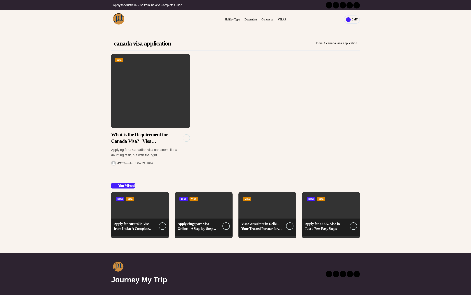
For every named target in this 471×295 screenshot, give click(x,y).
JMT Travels (124, 163)
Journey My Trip (139, 280)
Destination (251, 19)
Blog (120, 199)
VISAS (282, 19)
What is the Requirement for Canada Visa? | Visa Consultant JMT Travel (139, 141)
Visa (118, 60)
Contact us (267, 19)
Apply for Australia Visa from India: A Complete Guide (131, 228)
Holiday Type (232, 19)
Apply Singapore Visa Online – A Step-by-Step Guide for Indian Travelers (197, 228)
